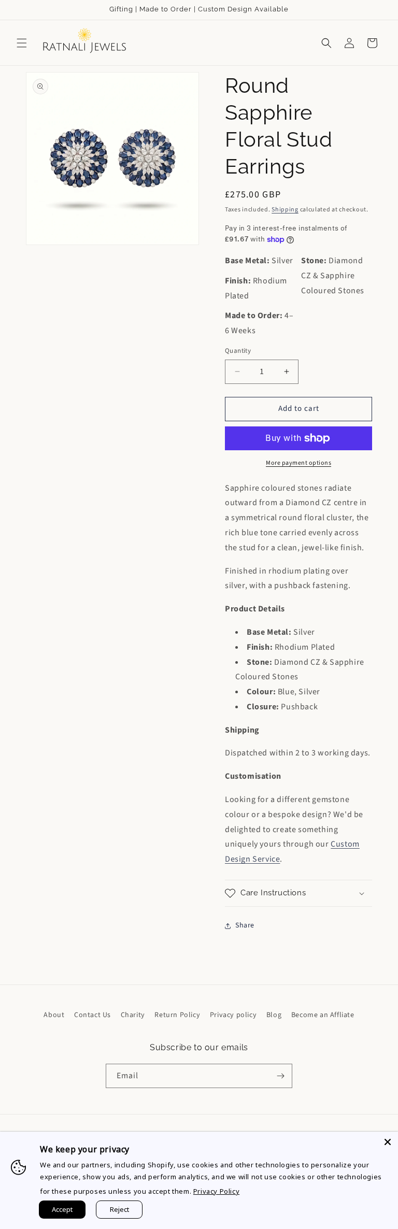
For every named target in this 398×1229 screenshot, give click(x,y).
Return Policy (177, 1015)
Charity (133, 1015)
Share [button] (244, 925)
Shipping (285, 209)
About (54, 1015)
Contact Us (92, 1015)
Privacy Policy (216, 1191)
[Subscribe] (280, 1076)
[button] (21, 43)
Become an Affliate (322, 1015)
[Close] (387, 1142)
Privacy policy (233, 1015)
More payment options (298, 463)
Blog (273, 1015)
